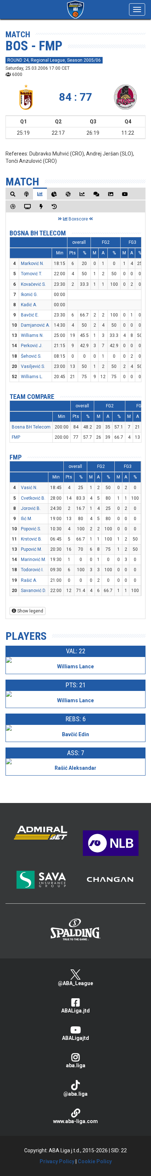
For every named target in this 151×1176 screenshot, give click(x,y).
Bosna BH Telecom (38, 233)
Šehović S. (31, 356)
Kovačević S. (33, 284)
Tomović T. (31, 273)
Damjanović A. (35, 325)
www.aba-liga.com (75, 1121)
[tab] (13, 194)
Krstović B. (31, 539)
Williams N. (32, 335)
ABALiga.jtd (75, 1011)
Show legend (29, 611)
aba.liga (75, 1065)
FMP (16, 437)
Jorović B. (31, 508)
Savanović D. (33, 590)
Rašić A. (29, 580)
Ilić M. (26, 518)
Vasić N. (29, 487)
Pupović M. (31, 549)
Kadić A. (29, 304)
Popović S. (31, 528)
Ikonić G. (29, 294)
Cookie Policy (95, 1161)
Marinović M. (33, 559)
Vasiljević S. (33, 366)
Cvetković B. (33, 498)
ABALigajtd (75, 1038)
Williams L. (32, 376)
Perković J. (32, 345)
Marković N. (32, 263)
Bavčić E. (30, 315)
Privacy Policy (57, 1161)
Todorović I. (32, 569)
